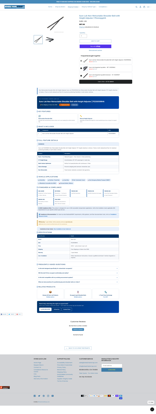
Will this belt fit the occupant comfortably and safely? (78, 273)
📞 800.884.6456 (45, 309)
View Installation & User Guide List (62, 229)
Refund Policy (61, 370)
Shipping (81, 27)
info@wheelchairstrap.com (88, 366)
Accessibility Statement (64, 363)
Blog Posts (37, 376)
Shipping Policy (62, 372)
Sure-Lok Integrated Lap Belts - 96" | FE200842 (102, 67)
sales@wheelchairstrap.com (88, 363)
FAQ (35, 374)
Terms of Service (62, 381)
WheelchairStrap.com (44, 402)
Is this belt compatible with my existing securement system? (78, 277)
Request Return (39, 365)
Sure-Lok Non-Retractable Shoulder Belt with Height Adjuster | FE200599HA (110, 60)
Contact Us (37, 367)
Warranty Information (41, 379)
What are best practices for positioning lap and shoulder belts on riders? (78, 282)
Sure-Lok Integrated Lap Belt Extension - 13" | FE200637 (104, 75)
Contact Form (66, 309)
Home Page (37, 363)
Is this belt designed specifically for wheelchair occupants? (78, 268)
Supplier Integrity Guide (64, 379)
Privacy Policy (61, 367)
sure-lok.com (68, 222)
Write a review (78, 329)
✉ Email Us (56, 309)
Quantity (82, 33)
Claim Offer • (106, 81)
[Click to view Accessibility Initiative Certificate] (5, 388)
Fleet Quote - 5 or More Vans (88, 373)
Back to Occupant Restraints (79, 348)
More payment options (95, 50)
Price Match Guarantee (64, 365)
